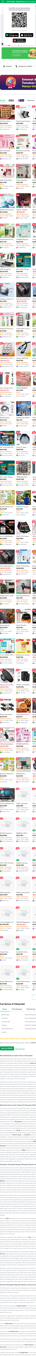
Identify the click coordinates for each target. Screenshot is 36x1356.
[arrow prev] (2, 66)
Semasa (4, 1025)
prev (3, 26)
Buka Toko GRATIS (7, 1048)
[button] (7, 66)
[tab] (11, 100)
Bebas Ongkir (6, 1014)
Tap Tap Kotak (6, 1021)
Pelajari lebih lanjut (20, 1049)
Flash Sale (5, 1018)
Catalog (4, 1032)
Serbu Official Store (7, 1028)
